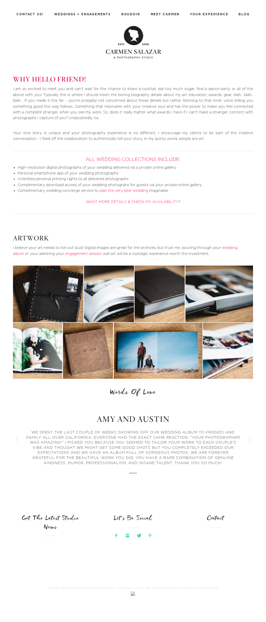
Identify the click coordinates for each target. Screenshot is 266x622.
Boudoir (130, 14)
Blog (243, 14)
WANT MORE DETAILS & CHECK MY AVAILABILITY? (133, 202)
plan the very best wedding (123, 190)
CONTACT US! (30, 14)
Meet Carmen (165, 14)
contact (215, 519)
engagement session (83, 253)
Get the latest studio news (50, 523)
